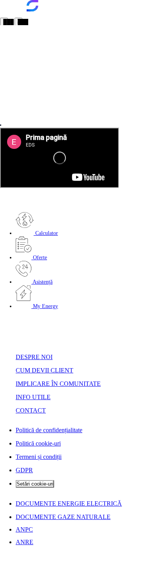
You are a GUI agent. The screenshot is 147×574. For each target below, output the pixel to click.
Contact (31, 410)
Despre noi (34, 357)
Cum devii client (44, 370)
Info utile (33, 397)
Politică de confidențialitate (49, 430)
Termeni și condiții (39, 456)
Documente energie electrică (69, 503)
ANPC (24, 529)
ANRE (24, 542)
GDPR (24, 470)
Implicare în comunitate (58, 383)
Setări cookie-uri (34, 484)
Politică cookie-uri (38, 443)
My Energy (44, 306)
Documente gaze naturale (63, 516)
